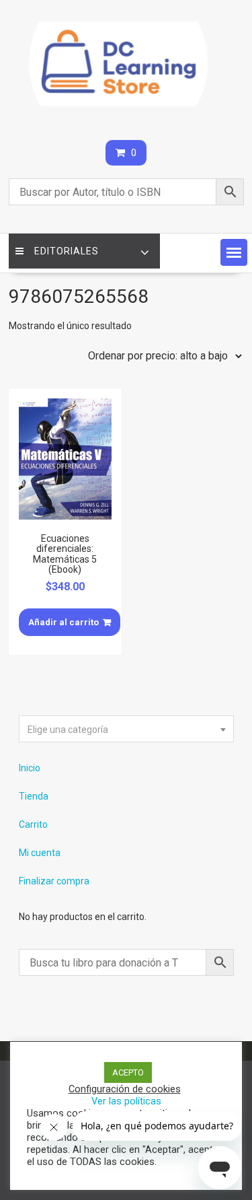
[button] (233, 252)
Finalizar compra (54, 881)
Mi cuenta (39, 852)
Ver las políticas (126, 1101)
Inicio (29, 768)
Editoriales (66, 251)
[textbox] (126, 729)
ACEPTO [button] (128, 1072)
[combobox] (126, 728)
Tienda (33, 796)
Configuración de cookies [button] (125, 1089)
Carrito (33, 824)
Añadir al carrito (63, 622)
